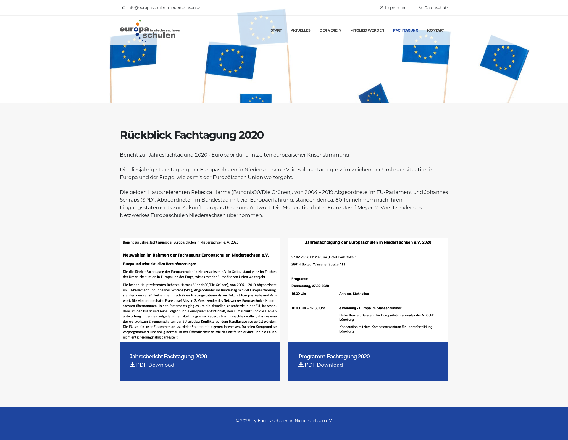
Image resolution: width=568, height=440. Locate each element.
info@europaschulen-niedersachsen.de (164, 7)
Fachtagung (405, 30)
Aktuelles (301, 30)
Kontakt (435, 30)
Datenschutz (436, 7)
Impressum (395, 7)
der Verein (330, 30)
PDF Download (155, 365)
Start (276, 30)
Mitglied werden (367, 30)
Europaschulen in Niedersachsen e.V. (295, 420)
